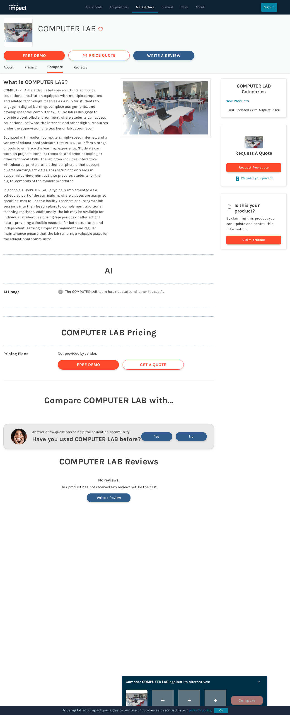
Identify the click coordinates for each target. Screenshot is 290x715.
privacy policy (200, 710)
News (184, 7)
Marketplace (145, 7)
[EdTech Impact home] (18, 7)
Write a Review (109, 497)
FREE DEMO (34, 55)
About (200, 7)
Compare (247, 700)
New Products (237, 101)
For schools (94, 7)
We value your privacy (257, 178)
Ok (221, 710)
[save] (100, 29)
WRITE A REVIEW (164, 55)
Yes (157, 436)
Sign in (269, 7)
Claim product (253, 240)
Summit (167, 7)
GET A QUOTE (153, 364)
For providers (119, 7)
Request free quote (253, 167)
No (191, 436)
